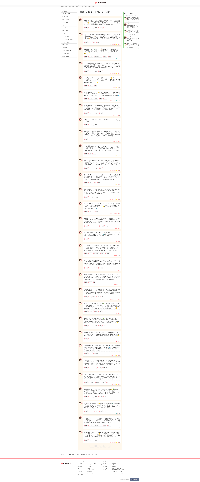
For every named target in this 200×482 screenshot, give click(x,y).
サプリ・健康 (65, 36)
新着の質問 (65, 11)
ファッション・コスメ (67, 39)
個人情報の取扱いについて (118, 468)
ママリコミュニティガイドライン (119, 471)
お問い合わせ (115, 464)
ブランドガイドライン (105, 464)
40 (109, 446)
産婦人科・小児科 (66, 50)
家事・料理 (65, 30)
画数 (82, 12)
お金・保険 (65, 22)
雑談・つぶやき (66, 56)
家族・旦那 (65, 44)
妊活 (63, 33)
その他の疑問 (65, 53)
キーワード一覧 (104, 466)
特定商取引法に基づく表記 (118, 469)
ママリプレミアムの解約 (117, 473)
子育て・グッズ (66, 19)
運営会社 (114, 463)
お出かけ (64, 47)
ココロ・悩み (65, 42)
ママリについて (104, 463)
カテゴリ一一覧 (104, 468)
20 (104, 446)
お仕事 (64, 28)
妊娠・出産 (65, 16)
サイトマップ (103, 469)
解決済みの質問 (66, 13)
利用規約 (114, 466)
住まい (64, 25)
